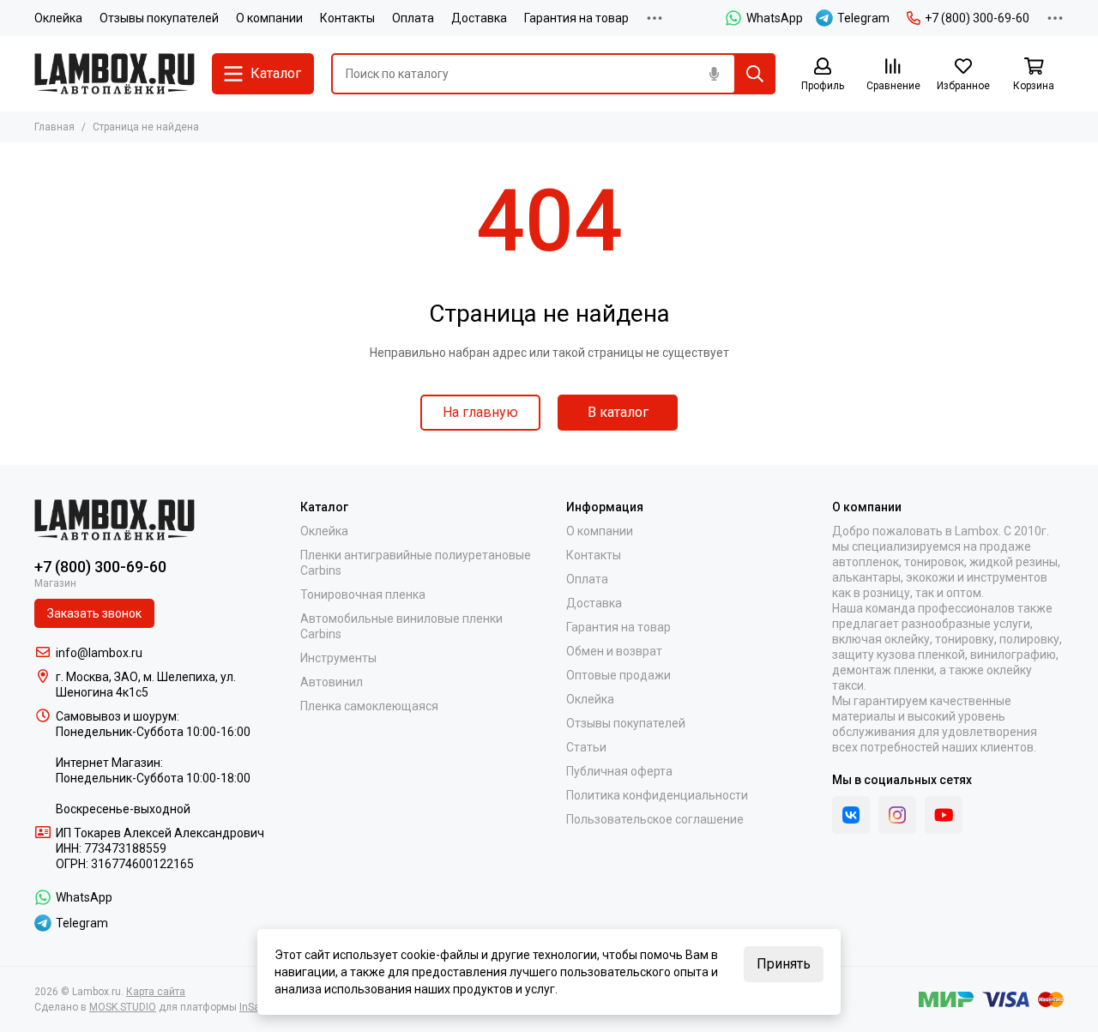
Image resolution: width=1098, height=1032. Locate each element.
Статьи (586, 747)
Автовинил (331, 682)
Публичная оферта (619, 771)
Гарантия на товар (576, 18)
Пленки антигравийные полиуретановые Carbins (415, 562)
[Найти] (754, 73)
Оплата (413, 18)
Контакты (347, 18)
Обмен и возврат (614, 651)
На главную (480, 412)
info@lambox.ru (99, 653)
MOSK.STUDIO (122, 1007)
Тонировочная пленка (362, 594)
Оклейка (58, 18)
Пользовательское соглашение (655, 819)
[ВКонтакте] (851, 815)
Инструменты (338, 658)
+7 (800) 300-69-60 (977, 18)
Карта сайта (155, 992)
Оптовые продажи (618, 675)
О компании (269, 18)
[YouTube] (943, 815)
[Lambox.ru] (114, 73)
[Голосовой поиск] (713, 73)
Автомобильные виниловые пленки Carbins (401, 626)
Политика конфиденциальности (657, 795)
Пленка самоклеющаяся (369, 706)
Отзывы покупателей (159, 18)
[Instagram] (897, 815)
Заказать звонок (94, 613)
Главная (54, 127)
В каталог (618, 412)
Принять (784, 964)
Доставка (479, 18)
